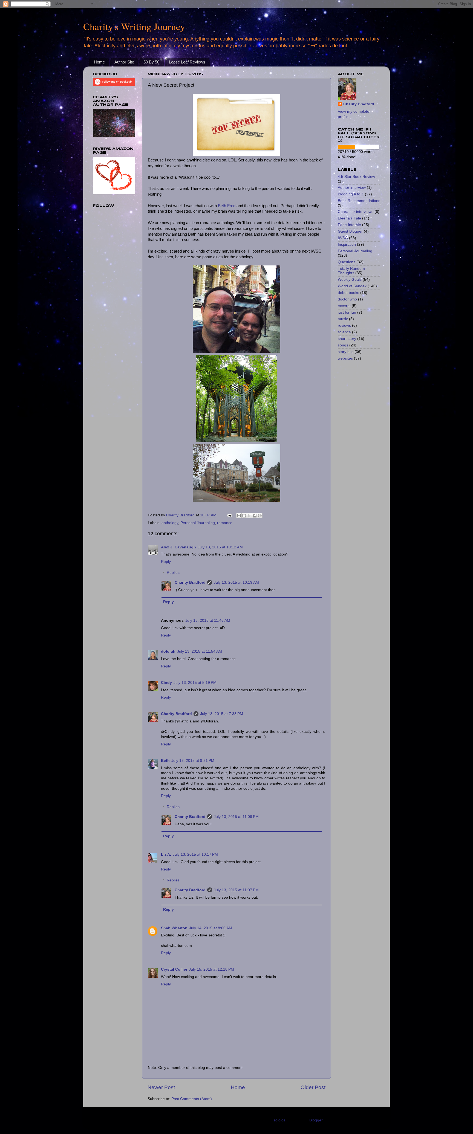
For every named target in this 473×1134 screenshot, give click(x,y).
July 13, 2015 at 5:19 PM (195, 683)
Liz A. (166, 854)
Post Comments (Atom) (191, 1099)
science (344, 332)
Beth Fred (226, 206)
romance (224, 523)
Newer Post (161, 1087)
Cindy (166, 683)
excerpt (344, 306)
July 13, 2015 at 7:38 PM (221, 714)
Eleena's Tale (349, 218)
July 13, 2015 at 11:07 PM (236, 890)
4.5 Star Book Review (356, 177)
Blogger (315, 1120)
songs (343, 345)
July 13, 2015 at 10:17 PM (195, 854)
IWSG (343, 238)
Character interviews (355, 212)
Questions (346, 262)
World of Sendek (352, 286)
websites (345, 358)
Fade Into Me (349, 225)
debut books (348, 293)
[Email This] (239, 515)
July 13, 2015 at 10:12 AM (220, 547)
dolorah (168, 651)
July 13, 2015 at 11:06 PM (236, 817)
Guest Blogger (350, 231)
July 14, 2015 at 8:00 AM (210, 928)
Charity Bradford (190, 582)
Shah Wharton (174, 928)
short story (347, 339)
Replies (173, 573)
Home (99, 62)
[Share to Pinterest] (260, 515)
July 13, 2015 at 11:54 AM (199, 651)
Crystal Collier (174, 969)
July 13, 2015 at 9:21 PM (192, 761)
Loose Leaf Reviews (187, 62)
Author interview (352, 188)
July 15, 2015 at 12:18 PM (211, 969)
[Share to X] (249, 515)
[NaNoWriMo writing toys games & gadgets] (359, 147)
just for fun (347, 312)
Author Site (124, 62)
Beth (165, 761)
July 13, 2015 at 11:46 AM (207, 620)
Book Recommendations (359, 201)
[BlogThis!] (244, 515)
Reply (166, 562)
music (343, 319)
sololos (279, 1120)
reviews (344, 325)
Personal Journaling (197, 523)
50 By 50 (151, 62)
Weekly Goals (350, 279)
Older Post (313, 1087)
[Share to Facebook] (254, 515)
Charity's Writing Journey (134, 26)
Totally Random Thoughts (351, 271)
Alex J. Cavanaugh (178, 547)
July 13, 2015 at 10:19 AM (236, 582)
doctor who (347, 299)
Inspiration (347, 244)
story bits (345, 352)
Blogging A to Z (351, 194)
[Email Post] (229, 515)
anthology (169, 523)
